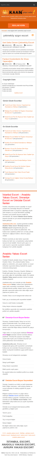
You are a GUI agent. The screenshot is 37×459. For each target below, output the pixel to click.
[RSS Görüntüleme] (34, 5)
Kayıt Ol (3, 5)
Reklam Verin (18, 25)
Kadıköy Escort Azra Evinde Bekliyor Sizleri (18, 160)
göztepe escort (30, 433)
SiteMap (22, 433)
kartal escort (24, 435)
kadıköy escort (18, 93)
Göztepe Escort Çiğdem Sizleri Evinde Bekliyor (19, 178)
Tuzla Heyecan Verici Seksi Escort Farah (17, 172)
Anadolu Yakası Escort (10, 66)
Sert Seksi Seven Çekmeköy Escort (18, 42)
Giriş (8, 5)
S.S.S (4, 433)
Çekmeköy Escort (19, 47)
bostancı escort (5, 435)
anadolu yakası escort (13, 433)
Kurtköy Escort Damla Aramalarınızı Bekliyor (18, 142)
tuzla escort (32, 435)
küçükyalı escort (15, 435)
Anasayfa (4, 30)
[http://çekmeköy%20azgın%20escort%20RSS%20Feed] (33, 35)
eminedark (8, 45)
